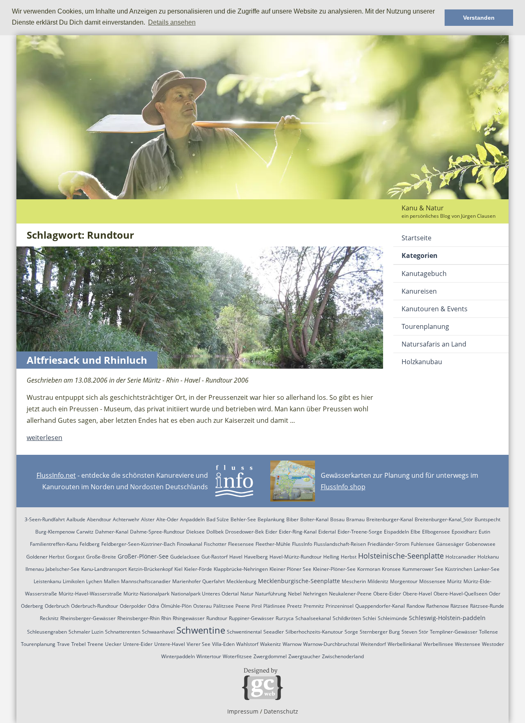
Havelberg (256, 556)
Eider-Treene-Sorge (360, 531)
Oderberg (32, 605)
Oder (494, 593)
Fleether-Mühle (273, 544)
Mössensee (432, 581)
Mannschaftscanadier (146, 581)
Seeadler (273, 631)
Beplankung (271, 519)
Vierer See (198, 644)
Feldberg (90, 544)
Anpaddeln (192, 519)
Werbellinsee (438, 644)
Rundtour (216, 618)
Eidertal (327, 531)
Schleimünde (392, 618)
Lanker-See (487, 569)
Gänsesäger (450, 544)
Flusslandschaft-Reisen (340, 544)
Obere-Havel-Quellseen (460, 593)
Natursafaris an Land (434, 344)
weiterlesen (44, 437)
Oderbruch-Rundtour (94, 605)
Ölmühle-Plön (176, 605)
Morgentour (404, 581)
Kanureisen (419, 291)
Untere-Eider (138, 644)
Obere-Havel (417, 593)
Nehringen (315, 593)
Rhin (166, 618)
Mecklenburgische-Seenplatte (299, 581)
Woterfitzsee (237, 656)
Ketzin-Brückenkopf (150, 569)
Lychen (94, 581)
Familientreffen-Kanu (54, 544)
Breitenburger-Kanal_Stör (444, 519)
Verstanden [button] (479, 17)
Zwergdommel (270, 656)
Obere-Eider (387, 593)
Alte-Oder (167, 519)
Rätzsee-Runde (487, 605)
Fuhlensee (422, 544)
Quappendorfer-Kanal (380, 605)
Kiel (178, 569)
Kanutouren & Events (435, 308)
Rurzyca (285, 618)
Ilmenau (34, 569)
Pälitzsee (223, 605)
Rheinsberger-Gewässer (88, 618)
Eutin (484, 531)
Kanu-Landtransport (104, 569)
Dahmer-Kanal (111, 531)
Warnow (292, 644)
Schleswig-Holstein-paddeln (447, 618)
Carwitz (85, 531)
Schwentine (200, 630)
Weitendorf (373, 644)
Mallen (111, 581)
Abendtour (99, 519)
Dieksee (195, 531)
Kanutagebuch (424, 273)
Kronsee (391, 569)
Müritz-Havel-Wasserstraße (90, 593)
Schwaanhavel (158, 631)
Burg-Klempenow (55, 531)
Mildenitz (378, 581)
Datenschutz (281, 711)
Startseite (416, 237)
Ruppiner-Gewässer (251, 618)
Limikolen (73, 581)
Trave (63, 644)
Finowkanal (189, 544)
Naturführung (270, 593)
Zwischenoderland (343, 656)
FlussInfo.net (56, 475)
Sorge (351, 631)
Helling (331, 556)
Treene (95, 644)
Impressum (242, 711)
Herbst (348, 556)
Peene (242, 605)
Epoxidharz (464, 531)
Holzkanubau (422, 361)
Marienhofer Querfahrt (198, 581)
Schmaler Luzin (85, 631)
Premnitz (314, 605)
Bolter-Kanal (314, 519)
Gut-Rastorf (214, 556)
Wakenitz (270, 644)
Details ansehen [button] (172, 22)
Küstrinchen (458, 569)
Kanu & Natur (423, 207)
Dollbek (215, 531)
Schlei (369, 618)
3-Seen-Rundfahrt (45, 519)
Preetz (294, 605)
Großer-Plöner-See (143, 556)
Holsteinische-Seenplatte (401, 556)
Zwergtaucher (304, 656)
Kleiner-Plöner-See (334, 569)
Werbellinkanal (405, 644)
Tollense (488, 631)
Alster (148, 519)
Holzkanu (488, 556)
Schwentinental (244, 631)
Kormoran (368, 569)
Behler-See (243, 519)
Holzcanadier (460, 556)
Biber (292, 519)
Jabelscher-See (63, 569)
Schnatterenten (122, 631)
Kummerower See (422, 569)
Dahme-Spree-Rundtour (157, 531)
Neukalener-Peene (350, 593)
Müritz (454, 581)
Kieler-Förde (198, 569)
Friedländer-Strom (388, 544)
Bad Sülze (217, 519)
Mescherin (354, 581)
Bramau (355, 519)
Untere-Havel (169, 644)
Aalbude (75, 519)
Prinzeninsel (340, 605)
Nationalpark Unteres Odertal (205, 593)
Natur (246, 593)
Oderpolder (133, 605)
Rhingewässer (189, 618)
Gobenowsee (480, 544)
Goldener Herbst (45, 556)
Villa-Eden (223, 644)
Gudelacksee (185, 556)
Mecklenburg (241, 581)
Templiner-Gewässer (453, 631)
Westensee (467, 644)
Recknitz (49, 618)
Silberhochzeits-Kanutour (314, 631)
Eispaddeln (396, 531)
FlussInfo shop (343, 486)
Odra (153, 605)
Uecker (113, 644)
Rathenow (437, 605)
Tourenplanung (425, 326)
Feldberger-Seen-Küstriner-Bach (138, 544)
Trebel (78, 644)
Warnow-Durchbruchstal (331, 644)
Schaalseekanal (313, 618)
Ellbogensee (436, 531)
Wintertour (208, 656)
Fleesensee (241, 544)
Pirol (256, 605)
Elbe (415, 531)
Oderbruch (57, 605)
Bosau (337, 519)
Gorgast (75, 556)
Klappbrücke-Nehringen (241, 569)
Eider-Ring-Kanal (298, 531)
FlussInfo (302, 544)
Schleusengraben (47, 631)
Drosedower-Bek (244, 531)
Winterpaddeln (178, 656)
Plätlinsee (274, 605)
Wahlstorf (247, 644)
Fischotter (215, 544)
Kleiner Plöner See (290, 569)
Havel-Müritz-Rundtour (295, 556)
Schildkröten (347, 618)
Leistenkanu (47, 581)
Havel (235, 556)
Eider (271, 531)
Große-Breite (101, 556)
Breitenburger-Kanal (389, 519)
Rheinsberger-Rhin (138, 618)
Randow (415, 605)
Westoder (493, 644)
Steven (409, 631)
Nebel (294, 593)
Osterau (202, 605)
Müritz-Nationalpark (146, 593)
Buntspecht (487, 519)
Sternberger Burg (380, 631)
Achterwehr (126, 519)
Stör (423, 631)
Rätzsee (459, 605)
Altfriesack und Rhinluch (87, 360)
